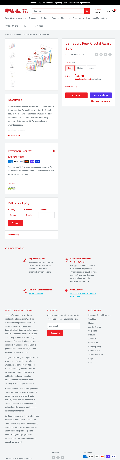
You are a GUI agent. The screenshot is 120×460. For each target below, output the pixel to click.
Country (11, 209)
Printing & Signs (11, 26)
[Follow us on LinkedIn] (62, 457)
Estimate (16, 223)
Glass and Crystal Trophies (99, 315)
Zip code (43, 209)
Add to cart (76, 95)
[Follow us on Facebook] (53, 457)
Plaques (64, 18)
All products (16, 34)
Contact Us (93, 342)
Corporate (77, 18)
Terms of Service (95, 354)
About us (92, 338)
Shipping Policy (94, 346)
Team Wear (38, 26)
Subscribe (55, 333)
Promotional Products (95, 18)
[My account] (108, 11)
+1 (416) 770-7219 (36, 293)
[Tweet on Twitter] (105, 54)
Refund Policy (13, 234)
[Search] (87, 11)
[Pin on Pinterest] (101, 54)
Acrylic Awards (94, 327)
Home (7, 34)
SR (66, 54)
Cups (54, 18)
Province (28, 209)
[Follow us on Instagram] (58, 457)
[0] (113, 11)
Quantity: (69, 86)
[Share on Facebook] (96, 54)
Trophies (32, 18)
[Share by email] (110, 54)
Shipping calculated (83, 79)
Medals (44, 18)
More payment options (100, 101)
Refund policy (94, 350)
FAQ (90, 362)
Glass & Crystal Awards (14, 18)
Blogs (90, 358)
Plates (25, 26)
